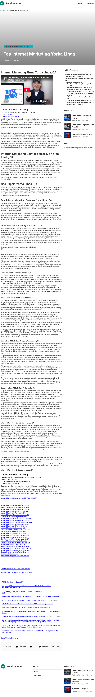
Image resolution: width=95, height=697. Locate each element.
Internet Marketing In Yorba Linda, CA (13, 513)
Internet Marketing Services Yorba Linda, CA (15, 535)
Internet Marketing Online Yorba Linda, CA (14, 511)
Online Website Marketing (10, 116)
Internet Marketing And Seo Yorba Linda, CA (15, 505)
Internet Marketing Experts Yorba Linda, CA (15, 533)
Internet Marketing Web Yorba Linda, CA (14, 526)
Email (57, 646)
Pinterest (45, 646)
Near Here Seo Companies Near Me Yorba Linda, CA (18, 572)
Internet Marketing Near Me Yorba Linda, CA (15, 515)
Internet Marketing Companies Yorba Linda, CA (16, 548)
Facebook (23, 646)
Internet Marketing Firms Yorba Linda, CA (14, 541)
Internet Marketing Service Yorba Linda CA (18, 46)
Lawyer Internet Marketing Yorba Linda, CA (14, 517)
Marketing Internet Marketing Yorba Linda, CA (15, 543)
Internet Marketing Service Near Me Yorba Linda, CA (17, 518)
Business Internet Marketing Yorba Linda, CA (15, 530)
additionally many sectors (15, 195)
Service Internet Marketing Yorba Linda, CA (14, 531)
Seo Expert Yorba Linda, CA (9, 554)
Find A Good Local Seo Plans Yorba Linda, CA (15, 569)
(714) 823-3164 (7, 114)
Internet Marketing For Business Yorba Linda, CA (16, 522)
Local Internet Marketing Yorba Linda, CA (79, 87)
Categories (90, 3)
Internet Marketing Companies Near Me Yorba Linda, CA (19, 498)
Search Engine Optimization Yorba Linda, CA (15, 507)
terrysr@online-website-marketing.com (18, 481)
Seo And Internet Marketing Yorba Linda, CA (15, 539)
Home (80, 3)
